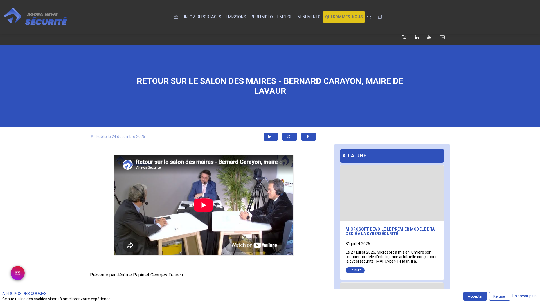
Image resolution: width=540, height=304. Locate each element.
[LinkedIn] (417, 37)
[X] (404, 37)
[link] (203, 17)
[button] (344, 17)
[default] (177, 17)
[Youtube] (429, 37)
